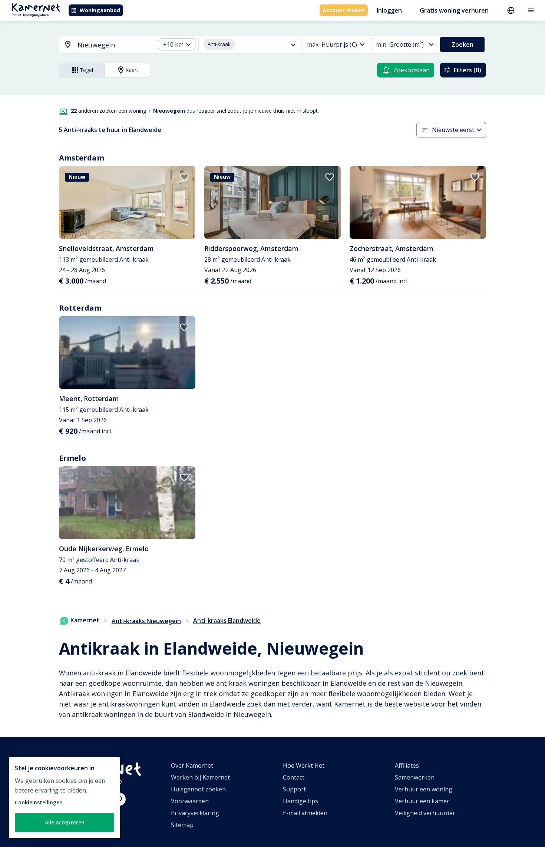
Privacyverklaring (195, 813)
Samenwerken (415, 777)
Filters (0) (467, 70)
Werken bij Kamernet (200, 777)
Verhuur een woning (423, 789)
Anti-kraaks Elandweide (227, 620)
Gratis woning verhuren (454, 10)
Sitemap (182, 825)
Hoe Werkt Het (303, 765)
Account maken (344, 10)
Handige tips (300, 801)
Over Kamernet (192, 765)
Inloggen (389, 10)
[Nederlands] (511, 10)
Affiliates (407, 765)
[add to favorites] (184, 177)
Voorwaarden (190, 801)
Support (294, 789)
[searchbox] (113, 45)
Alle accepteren (65, 822)
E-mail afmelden (305, 813)
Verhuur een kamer (422, 801)
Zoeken (462, 44)
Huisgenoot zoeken (198, 789)
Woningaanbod (100, 10)
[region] (64, 797)
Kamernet (84, 620)
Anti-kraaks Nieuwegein (146, 621)
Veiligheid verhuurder (425, 813)
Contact (293, 777)
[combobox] (103, 45)
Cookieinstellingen (39, 802)
